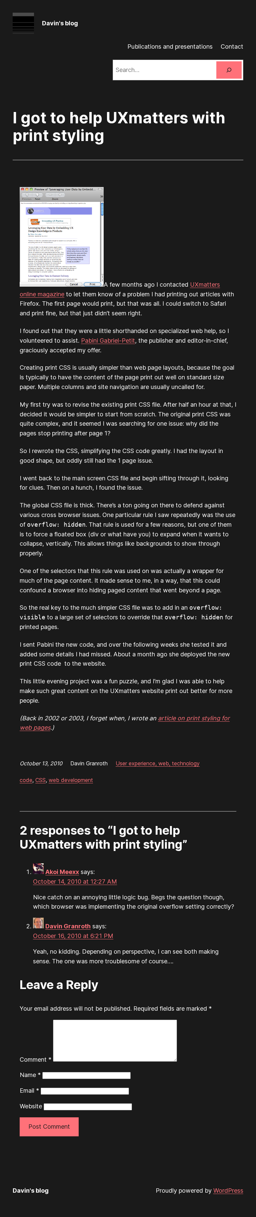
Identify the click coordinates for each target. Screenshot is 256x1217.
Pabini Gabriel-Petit (108, 340)
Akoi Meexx (62, 871)
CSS (40, 780)
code (26, 780)
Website (31, 1106)
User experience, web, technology (158, 763)
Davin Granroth (68, 926)
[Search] (229, 70)
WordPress (228, 1190)
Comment (35, 1059)
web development (71, 780)
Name (30, 1074)
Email (29, 1090)
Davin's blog (60, 23)
